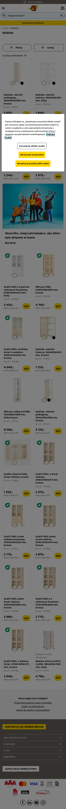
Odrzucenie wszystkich (32, 154)
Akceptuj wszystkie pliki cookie (33, 163)
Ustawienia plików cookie (32, 146)
